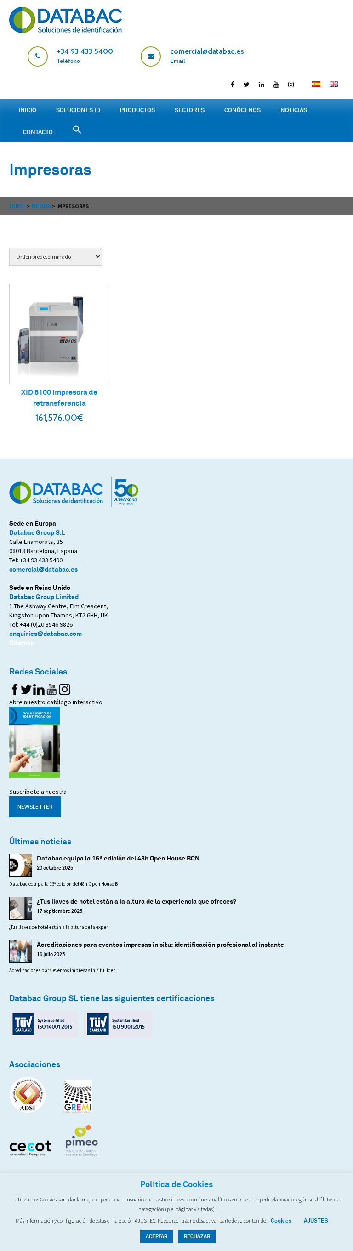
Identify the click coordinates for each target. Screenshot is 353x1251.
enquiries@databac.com (45, 633)
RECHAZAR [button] (197, 1236)
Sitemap (21, 642)
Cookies (281, 1220)
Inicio (27, 109)
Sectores (190, 109)
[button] (346, 9)
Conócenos (242, 109)
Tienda (41, 206)
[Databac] (65, 30)
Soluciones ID (78, 109)
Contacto (38, 132)
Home (17, 206)
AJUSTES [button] (316, 1220)
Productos (137, 109)
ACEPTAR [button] (156, 1236)
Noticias (293, 109)
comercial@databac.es (43, 569)
